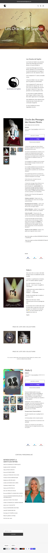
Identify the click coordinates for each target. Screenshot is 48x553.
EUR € (13, 545)
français (6, 545)
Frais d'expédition (34, 129)
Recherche (27, 530)
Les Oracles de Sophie (32, 545)
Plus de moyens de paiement (35, 141)
